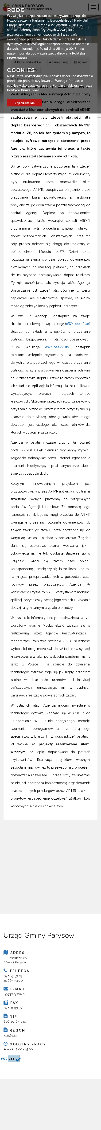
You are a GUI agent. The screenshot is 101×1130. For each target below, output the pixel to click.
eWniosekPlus (77, 324)
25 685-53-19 (13, 976)
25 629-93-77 (13, 1008)
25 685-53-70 (13, 980)
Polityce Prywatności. (24, 90)
